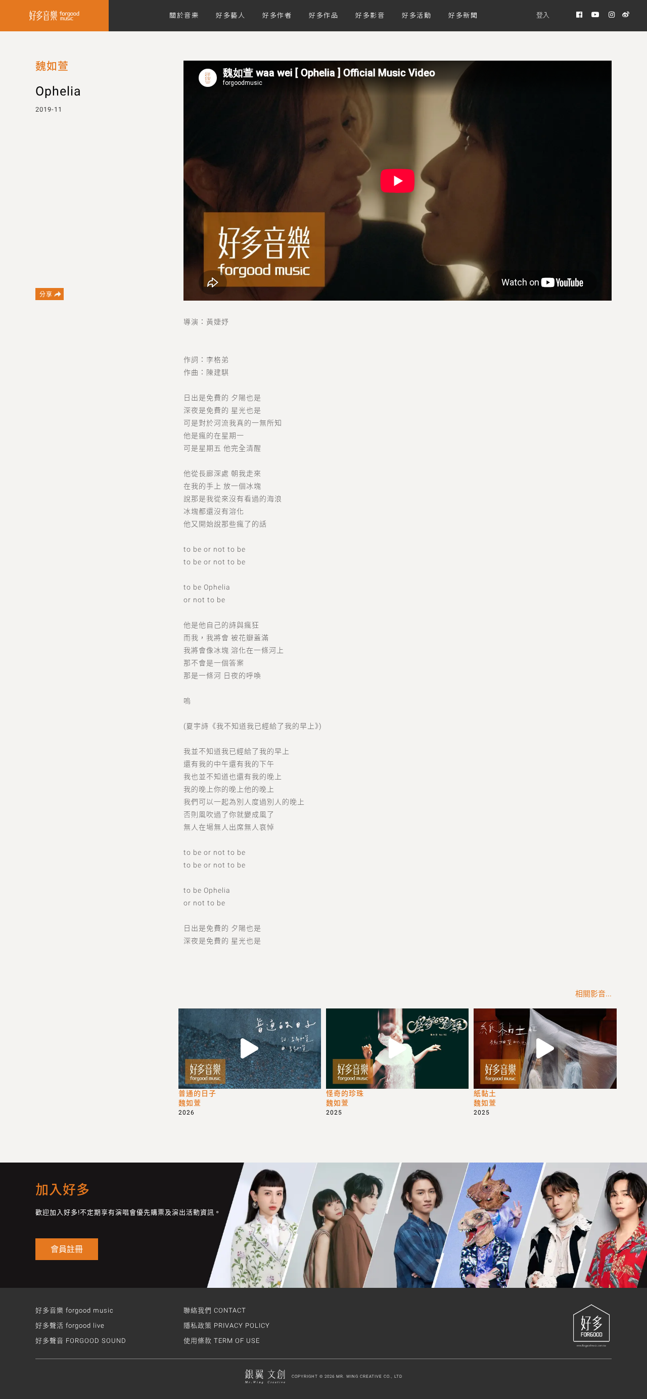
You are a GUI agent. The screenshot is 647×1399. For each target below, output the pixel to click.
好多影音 (370, 15)
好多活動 (416, 15)
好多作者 (277, 15)
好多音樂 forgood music (74, 1310)
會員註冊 (67, 1249)
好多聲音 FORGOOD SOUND (80, 1340)
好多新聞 (463, 15)
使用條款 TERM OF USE (221, 1340)
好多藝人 (230, 15)
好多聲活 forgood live (70, 1325)
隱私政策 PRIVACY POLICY (226, 1325)
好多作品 (323, 15)
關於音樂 (184, 15)
